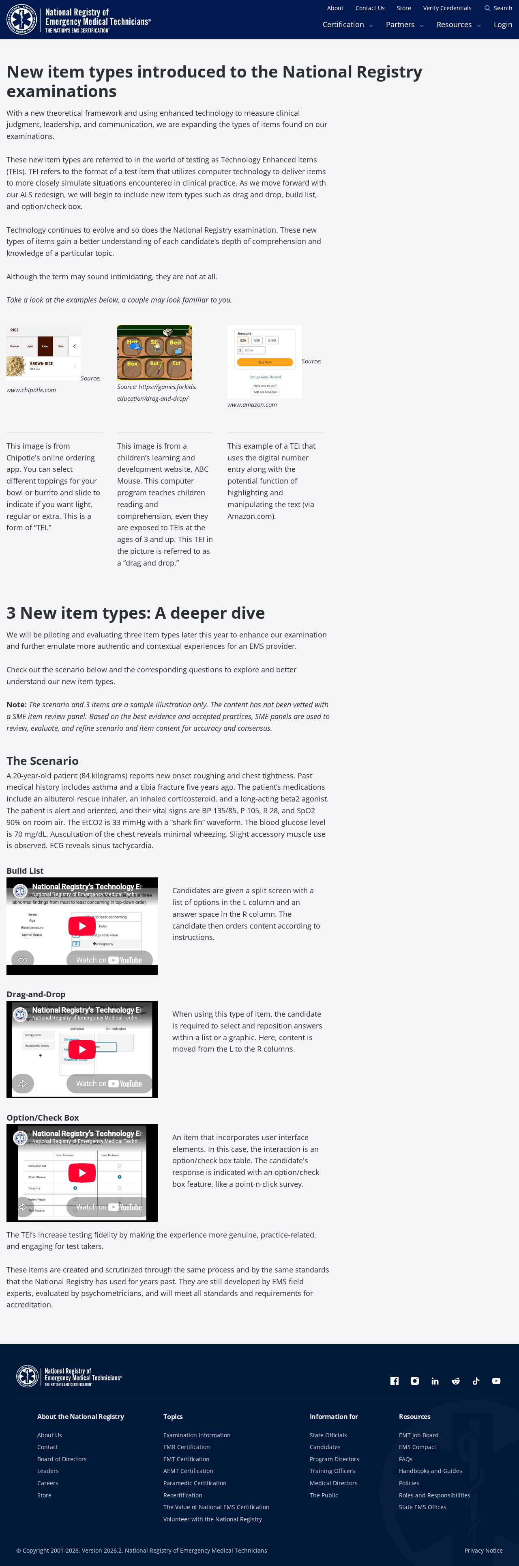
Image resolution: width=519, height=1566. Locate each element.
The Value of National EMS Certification (216, 1507)
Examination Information (197, 1435)
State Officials (328, 1435)
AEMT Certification (188, 1471)
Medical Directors (334, 1483)
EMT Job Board (419, 1435)
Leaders (48, 1471)
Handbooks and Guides (430, 1471)
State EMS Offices (422, 1507)
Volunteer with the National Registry (212, 1519)
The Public (324, 1495)
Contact (47, 1447)
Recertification (182, 1495)
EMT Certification (186, 1459)
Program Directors (334, 1459)
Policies (409, 1483)
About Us (49, 1435)
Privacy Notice (484, 1550)
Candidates (325, 1447)
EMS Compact (417, 1447)
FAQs (406, 1459)
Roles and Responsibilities (434, 1495)
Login (503, 24)
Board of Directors (62, 1459)
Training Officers (332, 1471)
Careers (47, 1483)
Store (44, 1495)
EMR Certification (186, 1447)
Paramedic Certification (195, 1483)
